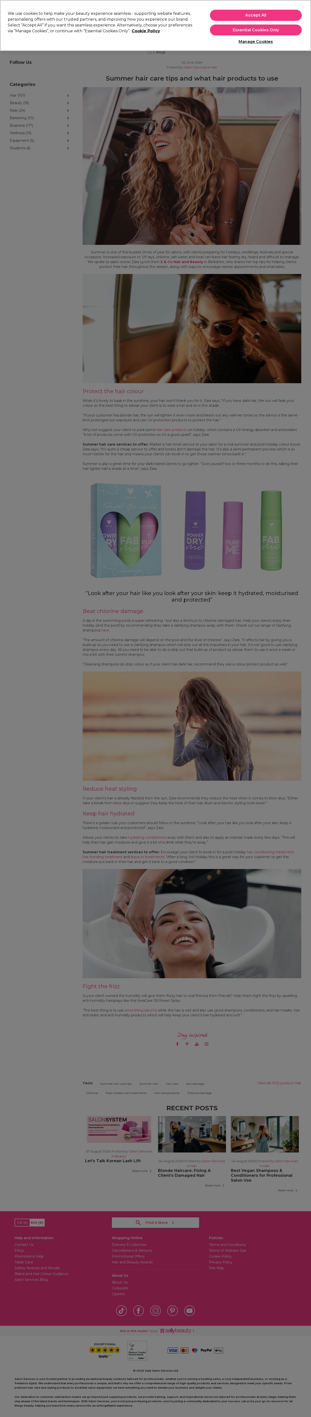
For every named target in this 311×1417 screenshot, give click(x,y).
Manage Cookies (256, 41)
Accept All (255, 15)
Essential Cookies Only (256, 30)
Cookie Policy (146, 31)
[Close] (303, 25)
